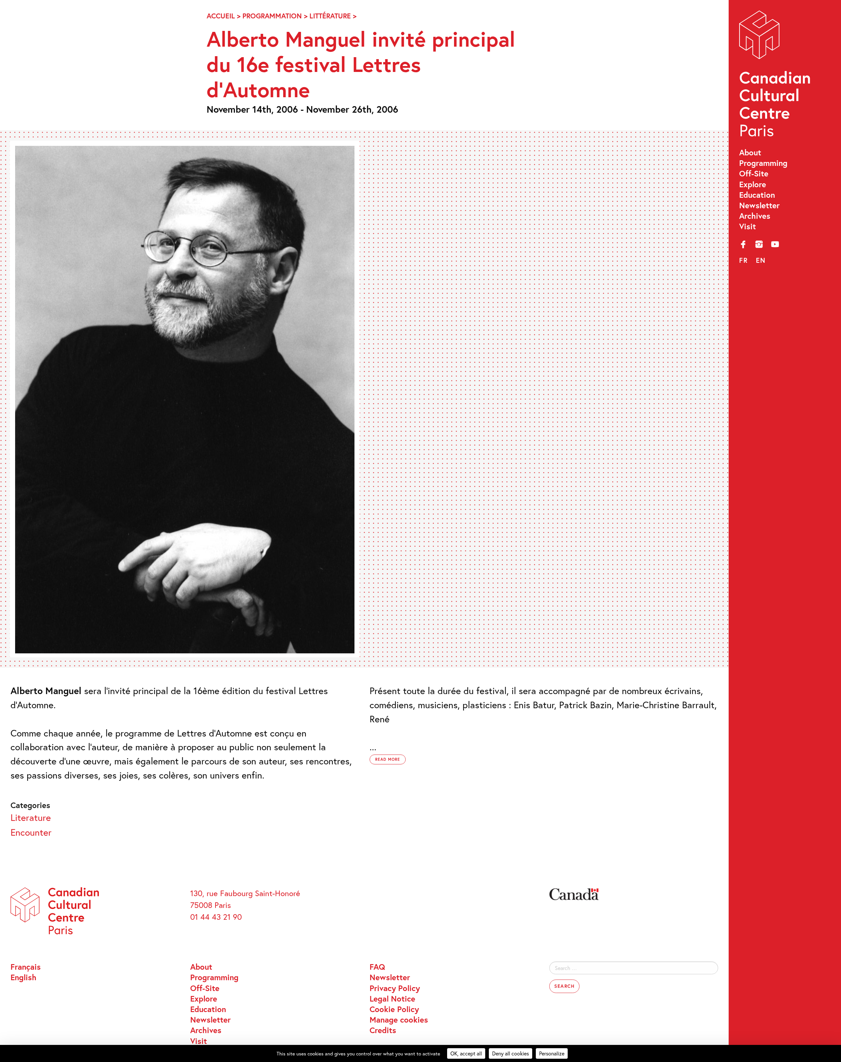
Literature (31, 817)
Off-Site (753, 173)
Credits (383, 1030)
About (750, 152)
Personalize (551, 1053)
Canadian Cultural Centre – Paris (775, 76)
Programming (763, 163)
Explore (752, 184)
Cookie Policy (394, 1009)
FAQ (377, 966)
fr (743, 260)
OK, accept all (466, 1053)
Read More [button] (387, 759)
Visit (747, 226)
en (761, 260)
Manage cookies (399, 1019)
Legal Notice (392, 998)
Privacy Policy (395, 988)
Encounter (31, 832)
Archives (754, 216)
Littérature (330, 15)
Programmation (272, 15)
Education (757, 195)
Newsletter (759, 205)
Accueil (221, 15)
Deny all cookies (510, 1053)
